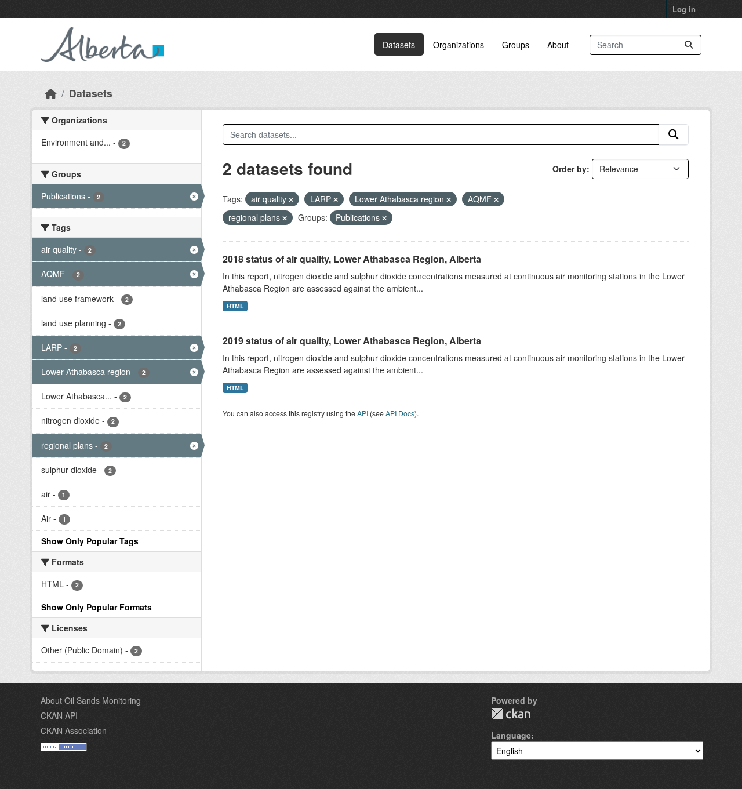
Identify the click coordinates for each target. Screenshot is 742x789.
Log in (684, 8)
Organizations (458, 44)
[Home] (51, 93)
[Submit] (688, 45)
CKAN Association (74, 730)
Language (511, 735)
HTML (235, 305)
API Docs (399, 413)
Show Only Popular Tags (90, 541)
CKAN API (59, 715)
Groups (515, 44)
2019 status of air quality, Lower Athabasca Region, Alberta (352, 340)
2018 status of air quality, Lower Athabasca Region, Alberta (352, 259)
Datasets (399, 44)
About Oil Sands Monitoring (91, 700)
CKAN (510, 714)
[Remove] (291, 199)
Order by (569, 168)
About (558, 44)
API (362, 413)
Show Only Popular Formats (96, 607)
